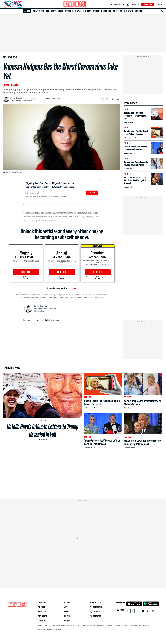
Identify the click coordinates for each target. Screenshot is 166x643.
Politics (87, 11)
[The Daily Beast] (75, 4)
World (66, 612)
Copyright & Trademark (139, 625)
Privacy (78, 625)
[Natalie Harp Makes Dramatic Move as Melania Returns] (157, 168)
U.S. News (128, 11)
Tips (53, 625)
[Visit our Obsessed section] (21, 4)
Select (25, 272)
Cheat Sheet (38, 11)
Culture (67, 616)
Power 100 (106, 11)
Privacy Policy (64, 196)
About (40, 625)
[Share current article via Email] (112, 99)
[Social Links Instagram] (138, 611)
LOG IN (159, 4)
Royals (78, 11)
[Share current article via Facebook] (101, 99)
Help (72, 625)
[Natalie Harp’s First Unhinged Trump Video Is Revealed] (157, 138)
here (56, 320)
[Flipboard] (153, 611)
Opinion (96, 11)
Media (60, 11)
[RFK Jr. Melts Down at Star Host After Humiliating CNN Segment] (157, 184)
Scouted (138, 11)
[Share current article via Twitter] (107, 99)
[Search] (162, 11)
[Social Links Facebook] (127, 611)
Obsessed (69, 11)
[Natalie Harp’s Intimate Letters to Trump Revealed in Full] (157, 119)
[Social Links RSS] (148, 611)
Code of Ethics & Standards (93, 625)
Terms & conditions (121, 625)
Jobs (58, 625)
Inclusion (109, 625)
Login (74, 288)
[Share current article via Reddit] (118, 99)
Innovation (117, 11)
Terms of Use (53, 196)
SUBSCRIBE (147, 4)
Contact (47, 625)
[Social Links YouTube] (143, 611)
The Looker (51, 11)
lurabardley (40, 311)
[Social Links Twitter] (132, 611)
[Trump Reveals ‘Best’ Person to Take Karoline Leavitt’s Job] (157, 153)
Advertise (65, 625)
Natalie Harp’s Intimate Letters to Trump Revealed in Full (42, 430)
